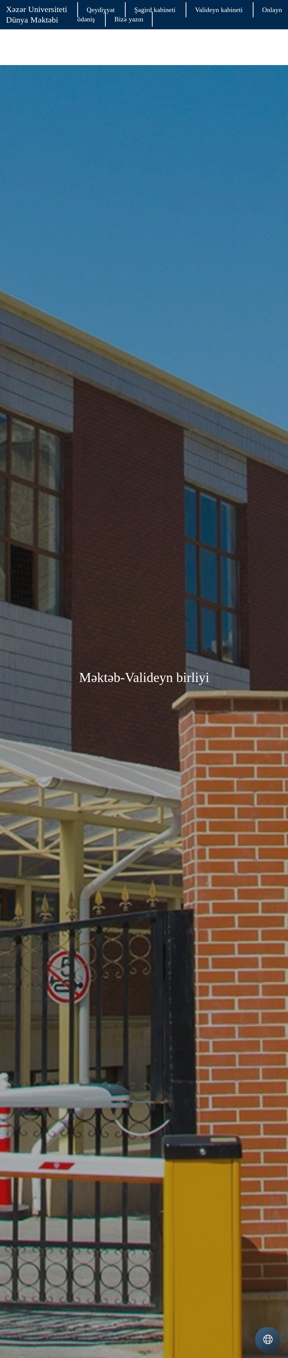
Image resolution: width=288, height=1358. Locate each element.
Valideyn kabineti (219, 10)
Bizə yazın (128, 19)
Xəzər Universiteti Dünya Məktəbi (36, 14)
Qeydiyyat (101, 10)
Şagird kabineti (155, 10)
